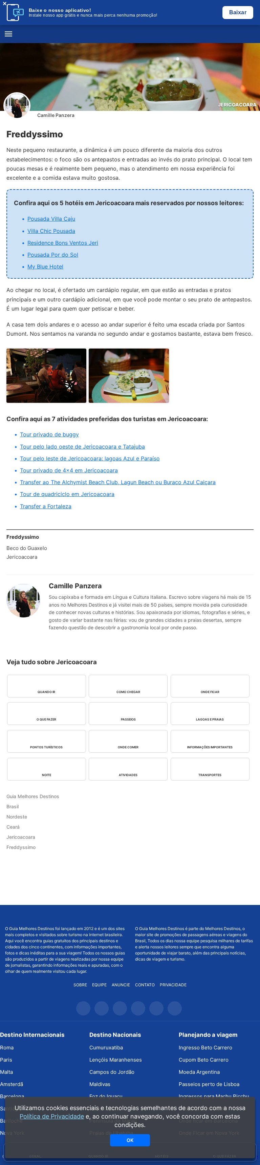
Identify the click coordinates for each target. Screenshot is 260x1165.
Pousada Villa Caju (51, 218)
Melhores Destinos (195, 915)
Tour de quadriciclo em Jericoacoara (67, 494)
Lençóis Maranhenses (115, 1060)
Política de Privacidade (52, 1116)
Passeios (128, 719)
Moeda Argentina (199, 1072)
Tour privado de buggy (49, 434)
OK (130, 1140)
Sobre (80, 984)
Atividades (128, 775)
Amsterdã (11, 1084)
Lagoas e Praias (210, 719)
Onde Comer (128, 747)
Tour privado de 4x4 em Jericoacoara (69, 470)
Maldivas (99, 1084)
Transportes (209, 775)
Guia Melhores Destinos (130, 34)
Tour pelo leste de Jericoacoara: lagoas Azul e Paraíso (90, 458)
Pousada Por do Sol (52, 254)
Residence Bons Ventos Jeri (62, 242)
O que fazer (46, 719)
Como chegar (128, 692)
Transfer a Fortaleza (45, 506)
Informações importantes (210, 747)
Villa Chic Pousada (51, 231)
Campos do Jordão (111, 1072)
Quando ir (46, 692)
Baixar (237, 12)
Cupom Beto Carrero (204, 1060)
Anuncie (121, 984)
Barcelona (12, 1096)
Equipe (99, 984)
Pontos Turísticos (46, 747)
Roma (7, 1047)
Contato (145, 984)
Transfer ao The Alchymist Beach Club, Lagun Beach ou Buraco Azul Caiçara (118, 482)
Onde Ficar (210, 692)
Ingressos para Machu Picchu (214, 1096)
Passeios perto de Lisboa (209, 1084)
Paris (6, 1060)
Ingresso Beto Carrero (205, 1047)
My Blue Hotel (45, 266)
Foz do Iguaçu (106, 1096)
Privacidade (173, 984)
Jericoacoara (237, 104)
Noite (46, 775)
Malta (6, 1072)
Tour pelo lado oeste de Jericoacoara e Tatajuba (82, 446)
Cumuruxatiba (106, 1047)
